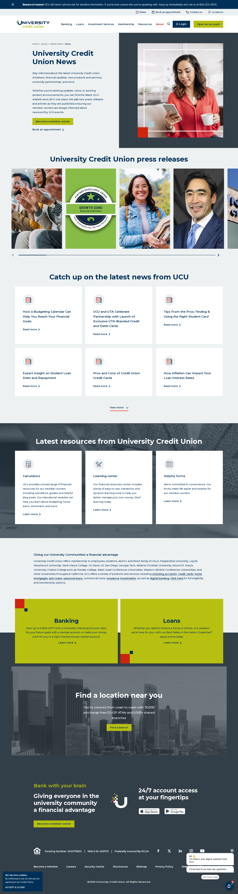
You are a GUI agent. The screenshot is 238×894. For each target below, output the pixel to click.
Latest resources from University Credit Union (119, 441)
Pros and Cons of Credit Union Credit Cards (116, 375)
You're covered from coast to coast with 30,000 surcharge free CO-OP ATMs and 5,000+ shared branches (119, 713)
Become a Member (46, 866)
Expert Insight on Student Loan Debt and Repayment (47, 375)
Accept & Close (15, 887)
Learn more (24, 242)
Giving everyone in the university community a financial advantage (66, 803)
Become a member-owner (54, 121)
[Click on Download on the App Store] (149, 811)
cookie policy (26, 882)
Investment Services (101, 24)
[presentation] (232, 850)
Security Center (94, 866)
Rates (143, 12)
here (180, 578)
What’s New (56, 44)
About (44, 44)
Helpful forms (174, 476)
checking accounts (164, 574)
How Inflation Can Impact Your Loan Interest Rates (187, 375)
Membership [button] (126, 24)
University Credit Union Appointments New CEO (194, 231)
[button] (168, 24)
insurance (113, 578)
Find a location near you (119, 695)
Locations (217, 12)
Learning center (105, 476)
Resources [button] (145, 24)
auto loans (55, 578)
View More (119, 408)
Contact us (196, 12)
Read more (30, 330)
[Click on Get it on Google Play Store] (174, 811)
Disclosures (120, 866)
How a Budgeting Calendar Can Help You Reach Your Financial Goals (47, 316)
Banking (66, 621)
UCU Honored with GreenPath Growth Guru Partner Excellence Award (84, 229)
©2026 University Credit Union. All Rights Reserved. (119, 881)
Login (184, 25)
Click (173, 578)
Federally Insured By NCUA (132, 851)
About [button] (160, 24)
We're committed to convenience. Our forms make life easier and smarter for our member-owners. (187, 489)
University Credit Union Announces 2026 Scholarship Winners (137, 229)
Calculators (31, 476)
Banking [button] (66, 24)
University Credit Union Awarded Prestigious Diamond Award (32, 229)
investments (128, 578)
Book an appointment (168, 12)
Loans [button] (80, 24)
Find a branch (121, 727)
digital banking (159, 578)
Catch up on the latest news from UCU (119, 277)
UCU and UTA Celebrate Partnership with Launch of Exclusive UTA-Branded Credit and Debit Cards (116, 319)
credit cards (185, 574)
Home (35, 44)
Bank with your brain (60, 786)
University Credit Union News (63, 57)
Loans (171, 621)
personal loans (73, 578)
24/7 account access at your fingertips (168, 794)
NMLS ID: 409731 (98, 851)
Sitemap (141, 866)
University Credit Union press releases (119, 159)
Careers (71, 866)
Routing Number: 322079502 (63, 851)
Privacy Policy (164, 866)
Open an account (210, 24)
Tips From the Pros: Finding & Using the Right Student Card (187, 314)
